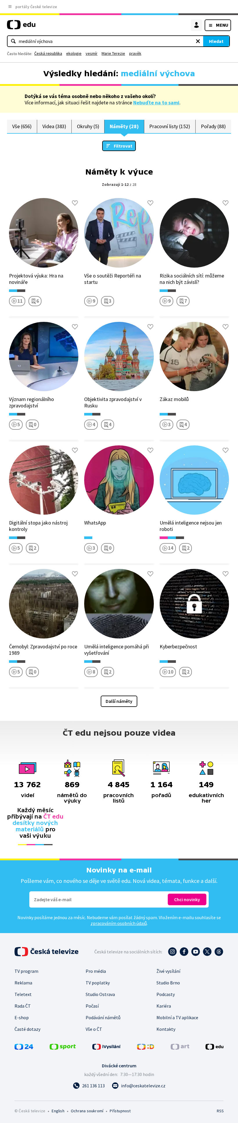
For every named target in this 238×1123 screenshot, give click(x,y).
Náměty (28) (124, 126)
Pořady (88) (213, 126)
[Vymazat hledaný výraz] (198, 41)
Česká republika (48, 53)
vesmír (92, 53)
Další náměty (119, 701)
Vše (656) (22, 126)
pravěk (135, 53)
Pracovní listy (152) (169, 126)
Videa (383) (54, 126)
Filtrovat (123, 146)
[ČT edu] (21, 27)
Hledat (216, 41)
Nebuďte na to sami (156, 102)
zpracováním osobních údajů (119, 923)
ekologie (74, 53)
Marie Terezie (113, 53)
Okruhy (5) (88, 126)
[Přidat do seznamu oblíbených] (74, 202)
